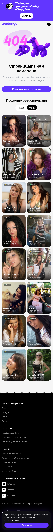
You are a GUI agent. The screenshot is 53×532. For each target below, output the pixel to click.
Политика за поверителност (14, 442)
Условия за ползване (10, 433)
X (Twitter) (11, 496)
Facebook (11, 490)
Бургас (5, 421)
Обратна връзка (9, 462)
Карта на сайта (9, 471)
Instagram (11, 484)
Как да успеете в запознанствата (16, 458)
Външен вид (7, 467)
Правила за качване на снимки (14, 437)
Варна (4, 417)
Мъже (21, 107)
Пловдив (5, 412)
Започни (26, 15)
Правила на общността (12, 453)
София (4, 408)
